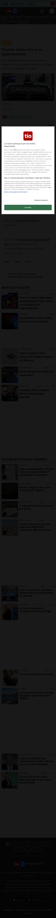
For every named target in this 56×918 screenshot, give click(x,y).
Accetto (28, 207)
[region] (28, 170)
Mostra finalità (41, 200)
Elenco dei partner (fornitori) (15, 192)
